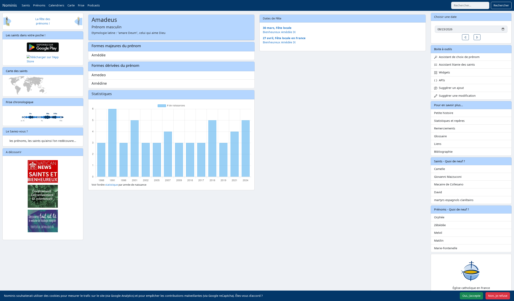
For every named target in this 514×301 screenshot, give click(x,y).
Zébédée (440, 225)
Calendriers (56, 5)
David (438, 192)
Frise (81, 5)
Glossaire (440, 136)
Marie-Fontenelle (445, 248)
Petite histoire (443, 113)
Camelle (439, 169)
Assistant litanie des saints (456, 64)
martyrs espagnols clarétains (453, 200)
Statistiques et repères (449, 121)
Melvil (438, 233)
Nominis (9, 5)
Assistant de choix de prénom (458, 57)
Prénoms (39, 5)
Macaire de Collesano (448, 184)
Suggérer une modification (456, 96)
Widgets (443, 72)
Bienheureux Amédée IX (279, 32)
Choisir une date (445, 17)
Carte (71, 5)
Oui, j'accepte (471, 296)
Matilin (439, 240)
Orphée (439, 217)
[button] (465, 37)
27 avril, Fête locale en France (284, 38)
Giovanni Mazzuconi (448, 177)
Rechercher (501, 5)
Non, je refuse (497, 296)
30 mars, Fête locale (277, 28)
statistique (111, 184)
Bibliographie (443, 152)
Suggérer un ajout (450, 88)
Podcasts (94, 5)
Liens (437, 144)
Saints (26, 5)
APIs (441, 80)
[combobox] (470, 5)
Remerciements (444, 128)
